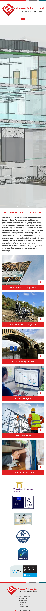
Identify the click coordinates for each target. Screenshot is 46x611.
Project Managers (23, 398)
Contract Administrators (23, 472)
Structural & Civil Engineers (23, 287)
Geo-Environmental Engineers (23, 324)
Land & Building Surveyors (23, 361)
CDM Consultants (23, 435)
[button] (23, 20)
